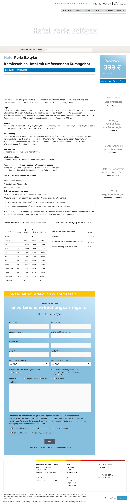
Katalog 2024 (72, 472)
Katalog (120, 10)
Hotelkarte (71, 467)
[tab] (49, 294)
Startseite (67, 10)
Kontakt (109, 10)
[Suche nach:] (69, 50)
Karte (78, 10)
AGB (40, 433)
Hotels (88, 10)
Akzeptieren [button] (122, 498)
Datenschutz (72, 485)
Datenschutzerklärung (47, 428)
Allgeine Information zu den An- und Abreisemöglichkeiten (43, 293)
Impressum (71, 483)
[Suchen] (90, 49)
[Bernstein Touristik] (13, 8)
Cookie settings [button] (110, 498)
